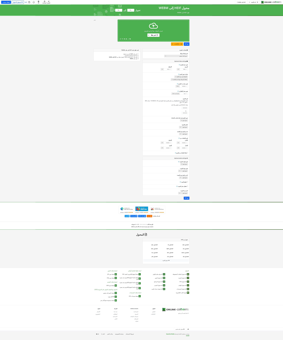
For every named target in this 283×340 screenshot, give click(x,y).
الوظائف (115, 314)
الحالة (136, 321)
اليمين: (170, 145)
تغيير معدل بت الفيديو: (183, 84)
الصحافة (136, 319)
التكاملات (153, 314)
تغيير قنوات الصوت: (183, 161)
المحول (187, 271)
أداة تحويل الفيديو (159, 285)
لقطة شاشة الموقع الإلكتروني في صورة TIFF (129, 288)
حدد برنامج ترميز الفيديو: (182, 131)
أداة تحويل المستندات (182, 289)
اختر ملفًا (153, 35)
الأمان (116, 319)
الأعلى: (186, 140)
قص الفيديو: (185, 98)
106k (141, 216)
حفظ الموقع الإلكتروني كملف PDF (130, 274)
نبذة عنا (115, 311)
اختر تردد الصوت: (184, 190)
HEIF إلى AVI (186, 248)
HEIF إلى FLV (155, 252)
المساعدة (45, 3)
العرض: (186, 67)
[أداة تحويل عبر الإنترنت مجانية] (270, 2)
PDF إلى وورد (111, 296)
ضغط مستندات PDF (133, 296)
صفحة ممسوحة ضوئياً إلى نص (107, 300)
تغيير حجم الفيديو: (184, 64)
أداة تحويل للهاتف (182, 285)
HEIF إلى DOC (154, 248)
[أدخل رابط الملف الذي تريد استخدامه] (128, 39)
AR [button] (38, 3)
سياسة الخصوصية (119, 334)
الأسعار (48, 3)
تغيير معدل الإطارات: (183, 91)
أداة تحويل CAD (183, 281)
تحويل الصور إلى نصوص (108, 293)
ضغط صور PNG (110, 278)
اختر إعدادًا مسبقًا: (184, 53)
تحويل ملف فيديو (179, 329)
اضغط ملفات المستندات (135, 293)
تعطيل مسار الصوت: (182, 186)
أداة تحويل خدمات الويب (157, 289)
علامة (149, 216)
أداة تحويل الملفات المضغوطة (180, 274)
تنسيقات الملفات (134, 316)
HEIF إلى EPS (170, 252)
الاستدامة (115, 316)
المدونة (136, 314)
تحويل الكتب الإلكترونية (181, 292)
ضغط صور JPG (110, 274)
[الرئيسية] (188, 329)
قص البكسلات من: (184, 138)
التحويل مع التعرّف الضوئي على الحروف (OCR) (105, 289)
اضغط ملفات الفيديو (112, 282)
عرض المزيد (165, 260)
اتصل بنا (103, 334)
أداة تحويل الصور (159, 278)
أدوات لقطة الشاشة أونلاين (134, 271)
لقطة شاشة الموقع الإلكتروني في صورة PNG (129, 283)
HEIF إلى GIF (186, 256)
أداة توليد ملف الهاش (158, 274)
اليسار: (186, 145)
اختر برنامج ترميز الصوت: (182, 175)
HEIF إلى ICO (170, 256)
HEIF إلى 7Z (170, 245)
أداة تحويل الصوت (182, 278)
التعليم (153, 311)
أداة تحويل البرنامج (158, 281)
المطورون (98, 314)
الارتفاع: (170, 67)
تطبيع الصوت (184, 182)
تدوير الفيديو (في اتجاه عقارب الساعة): (179, 118)
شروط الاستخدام (130, 334)
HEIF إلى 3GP (185, 245)
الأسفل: (170, 140)
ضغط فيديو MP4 (110, 285)
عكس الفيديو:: (185, 124)
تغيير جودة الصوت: (184, 168)
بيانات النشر (110, 334)
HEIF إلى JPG (155, 256)
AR (98, 334)
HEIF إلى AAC (154, 245)
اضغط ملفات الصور (112, 271)
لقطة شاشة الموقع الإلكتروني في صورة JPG (129, 278)
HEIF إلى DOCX (185, 252)
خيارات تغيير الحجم (183, 74)
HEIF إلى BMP (170, 248)
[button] (253, 2)
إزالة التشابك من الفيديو (181, 153)
